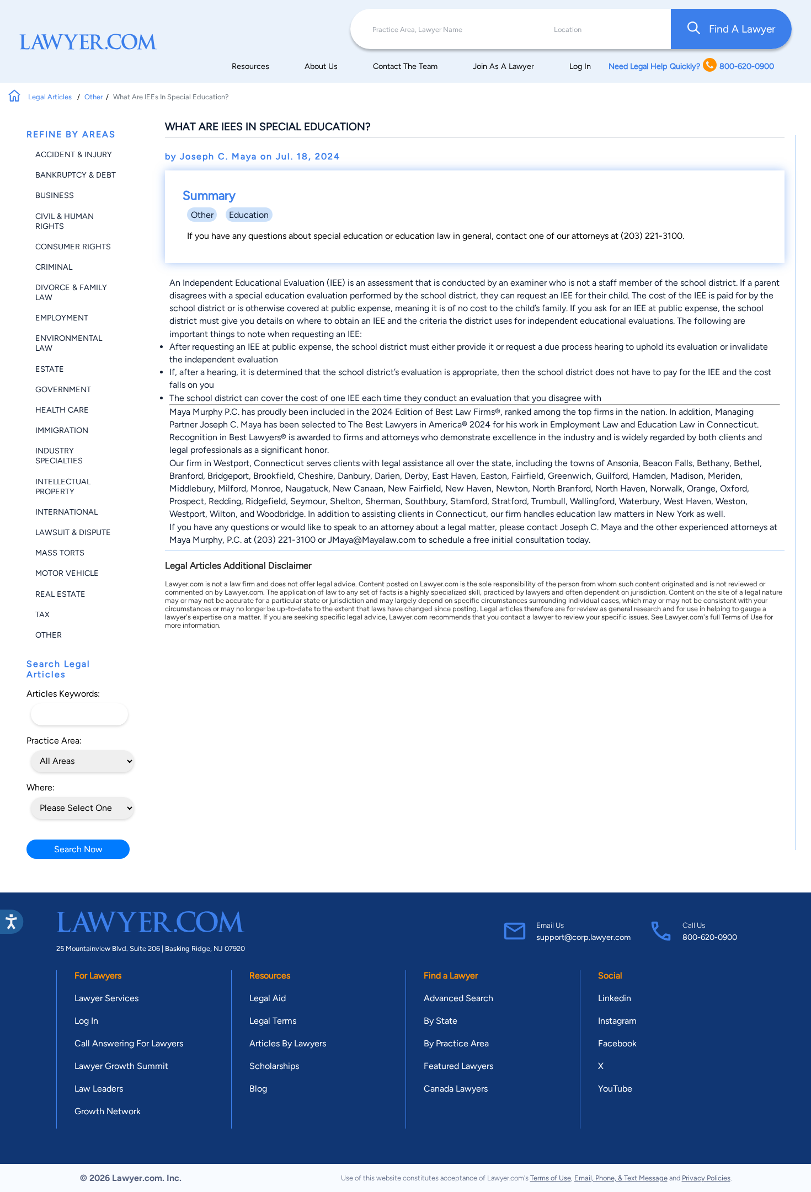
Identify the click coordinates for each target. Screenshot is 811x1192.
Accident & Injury (73, 154)
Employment (61, 318)
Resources (250, 66)
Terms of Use (550, 1178)
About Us (321, 66)
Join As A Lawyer (503, 66)
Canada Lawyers (456, 1088)
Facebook (617, 1043)
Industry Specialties (59, 456)
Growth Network (107, 1111)
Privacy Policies (706, 1178)
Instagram (617, 1020)
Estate (49, 369)
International (66, 512)
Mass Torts (59, 553)
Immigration (61, 430)
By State (440, 1020)
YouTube (615, 1088)
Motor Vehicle (67, 573)
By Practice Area (456, 1043)
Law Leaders (98, 1088)
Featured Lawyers (458, 1066)
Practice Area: (54, 740)
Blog (258, 1088)
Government (63, 389)
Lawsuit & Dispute (73, 532)
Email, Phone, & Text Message (621, 1178)
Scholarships (274, 1066)
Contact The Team (405, 66)
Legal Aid (267, 998)
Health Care (62, 410)
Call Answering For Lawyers (128, 1043)
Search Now (78, 849)
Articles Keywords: (63, 693)
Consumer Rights (73, 247)
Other (93, 97)
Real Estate (60, 594)
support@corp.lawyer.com (583, 937)
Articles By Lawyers (287, 1043)
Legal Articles (50, 97)
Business (54, 195)
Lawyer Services (106, 998)
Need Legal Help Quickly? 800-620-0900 (691, 66)
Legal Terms (272, 1020)
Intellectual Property (62, 486)
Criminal (53, 267)
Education (249, 215)
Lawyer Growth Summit (121, 1066)
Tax (42, 614)
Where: (40, 787)
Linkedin (614, 998)
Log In (580, 66)
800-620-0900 (709, 937)
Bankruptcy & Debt (75, 175)
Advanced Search (458, 998)
